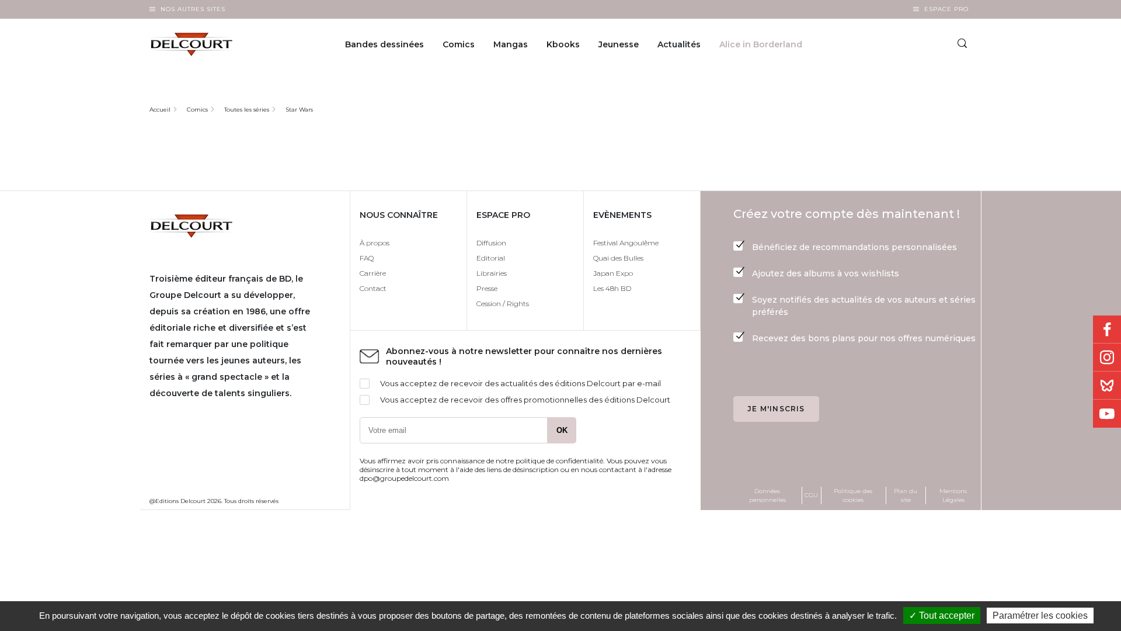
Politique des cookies (853, 495)
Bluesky (1107, 386)
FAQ (367, 258)
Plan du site (905, 495)
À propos (374, 242)
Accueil (159, 109)
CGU (811, 495)
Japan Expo (613, 273)
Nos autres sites (193, 9)
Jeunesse (618, 44)
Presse (486, 288)
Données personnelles (767, 495)
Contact (373, 288)
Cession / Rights (502, 303)
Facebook (1107, 330)
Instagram (1107, 358)
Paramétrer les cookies (1040, 615)
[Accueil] (200, 44)
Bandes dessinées (384, 44)
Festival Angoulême (626, 242)
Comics (459, 44)
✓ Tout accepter (941, 615)
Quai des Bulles (618, 258)
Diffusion (491, 242)
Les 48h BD (612, 288)
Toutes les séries (246, 109)
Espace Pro (946, 9)
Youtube (1107, 414)
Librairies (491, 273)
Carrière (373, 273)
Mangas (510, 44)
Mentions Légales (953, 495)
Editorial (490, 258)
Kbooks (563, 44)
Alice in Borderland (760, 44)
